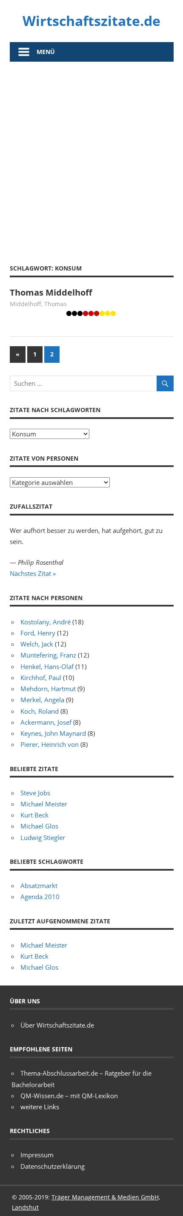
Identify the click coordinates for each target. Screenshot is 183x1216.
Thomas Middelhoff (51, 292)
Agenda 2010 (40, 896)
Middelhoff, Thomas (38, 304)
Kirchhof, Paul (40, 677)
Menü (46, 52)
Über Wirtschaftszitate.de (57, 1025)
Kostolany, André (45, 622)
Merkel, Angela (42, 699)
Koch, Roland (39, 711)
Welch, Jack (36, 644)
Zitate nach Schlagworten (55, 410)
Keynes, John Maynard (53, 733)
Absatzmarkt (38, 885)
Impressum (37, 1155)
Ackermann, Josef (45, 722)
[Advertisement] (91, 157)
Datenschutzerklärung (52, 1166)
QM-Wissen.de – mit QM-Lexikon (69, 1095)
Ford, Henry (37, 633)
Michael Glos (39, 826)
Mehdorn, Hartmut (48, 688)
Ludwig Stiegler (42, 837)
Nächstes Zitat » (33, 573)
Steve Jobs (35, 793)
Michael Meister (43, 804)
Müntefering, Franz (48, 655)
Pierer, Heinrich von (49, 744)
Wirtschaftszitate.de (91, 20)
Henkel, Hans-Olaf (47, 666)
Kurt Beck (34, 815)
